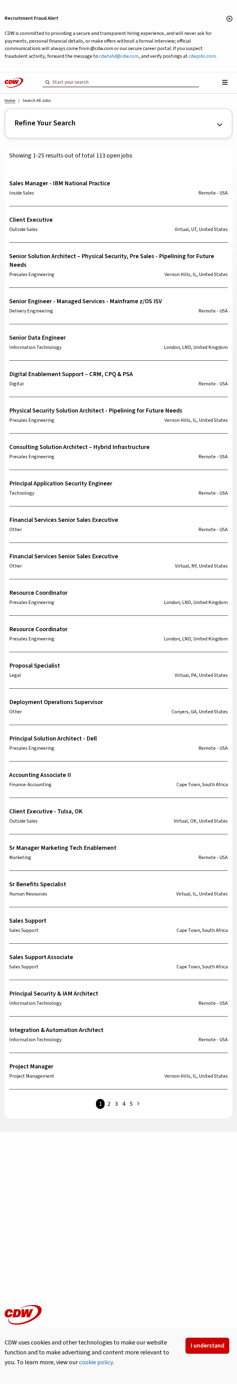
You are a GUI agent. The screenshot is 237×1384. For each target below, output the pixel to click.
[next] (138, 1104)
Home (10, 101)
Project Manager (31, 1066)
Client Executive (31, 220)
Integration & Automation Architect (56, 1030)
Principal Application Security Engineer (60, 483)
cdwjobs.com (202, 56)
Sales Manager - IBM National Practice (59, 183)
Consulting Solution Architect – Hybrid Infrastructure (79, 447)
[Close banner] (229, 19)
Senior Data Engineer (37, 337)
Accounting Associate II (40, 775)
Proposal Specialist (34, 665)
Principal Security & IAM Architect (53, 993)
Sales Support (27, 920)
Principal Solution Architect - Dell (53, 738)
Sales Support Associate (41, 957)
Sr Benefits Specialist (37, 884)
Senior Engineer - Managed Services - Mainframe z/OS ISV (85, 301)
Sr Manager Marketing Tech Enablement (62, 848)
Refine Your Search (45, 123)
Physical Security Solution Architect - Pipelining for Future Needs (95, 410)
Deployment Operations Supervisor (56, 702)
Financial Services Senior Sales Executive (63, 520)
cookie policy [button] (96, 1362)
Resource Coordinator (38, 593)
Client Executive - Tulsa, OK (45, 811)
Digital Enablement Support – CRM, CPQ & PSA (71, 374)
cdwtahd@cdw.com (119, 56)
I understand (207, 1345)
